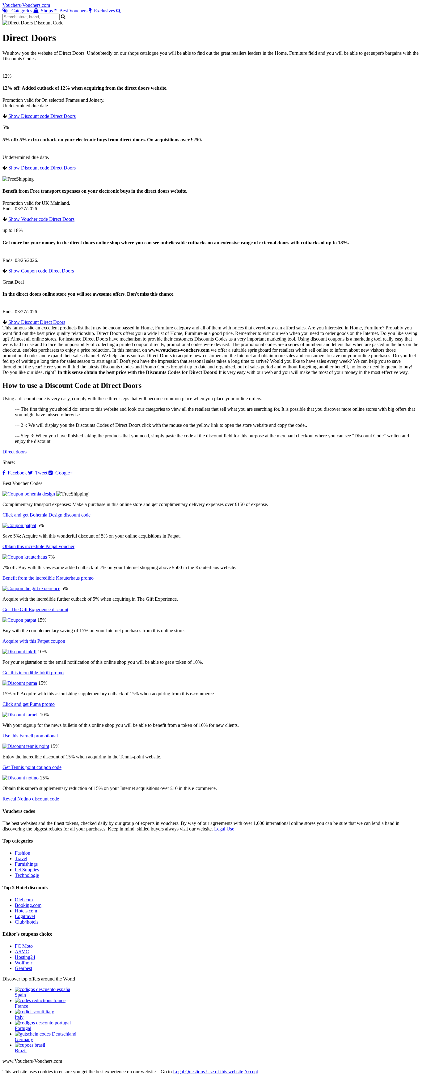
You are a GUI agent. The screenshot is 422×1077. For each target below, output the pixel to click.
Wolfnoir (23, 962)
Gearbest (23, 968)
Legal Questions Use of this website (208, 1071)
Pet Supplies (27, 869)
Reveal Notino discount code (30, 798)
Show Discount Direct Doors (36, 322)
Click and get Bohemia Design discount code (46, 514)
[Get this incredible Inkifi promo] (19, 651)
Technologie (27, 875)
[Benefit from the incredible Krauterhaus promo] (24, 557)
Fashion (22, 853)
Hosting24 (25, 957)
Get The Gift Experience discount (35, 609)
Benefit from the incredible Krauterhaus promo (48, 578)
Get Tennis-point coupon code (31, 767)
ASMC (22, 951)
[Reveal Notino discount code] (20, 777)
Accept (251, 1071)
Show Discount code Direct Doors (42, 116)
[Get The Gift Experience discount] (31, 588)
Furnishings (26, 864)
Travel (21, 858)
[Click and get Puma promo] (19, 683)
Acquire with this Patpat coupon (33, 641)
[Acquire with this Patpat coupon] (19, 620)
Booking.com (28, 905)
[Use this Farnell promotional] (20, 714)
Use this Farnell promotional (30, 735)
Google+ (63, 472)
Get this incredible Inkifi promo (33, 672)
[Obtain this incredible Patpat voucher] (19, 525)
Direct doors (14, 451)
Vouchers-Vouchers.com (26, 5)
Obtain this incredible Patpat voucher (38, 546)
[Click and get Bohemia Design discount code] (28, 493)
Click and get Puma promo (28, 704)
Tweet (40, 472)
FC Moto (24, 946)
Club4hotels (26, 922)
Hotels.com (26, 910)
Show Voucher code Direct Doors (41, 219)
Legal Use (224, 828)
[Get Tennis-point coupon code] (25, 746)
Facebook (16, 472)
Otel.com (24, 899)
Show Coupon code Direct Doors (41, 270)
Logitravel (25, 916)
